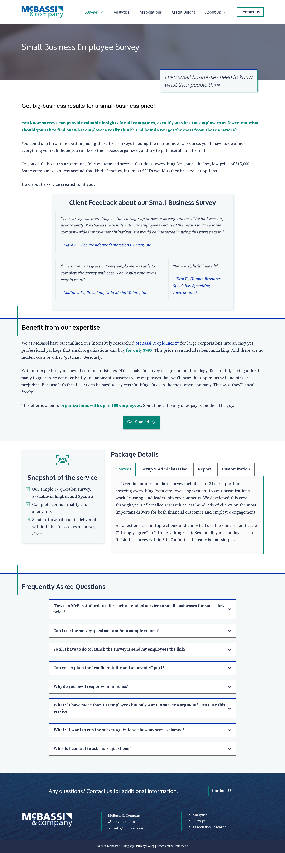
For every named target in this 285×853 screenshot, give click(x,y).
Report (205, 469)
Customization (236, 469)
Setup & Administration (164, 469)
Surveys (91, 12)
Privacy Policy (145, 846)
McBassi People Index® (157, 343)
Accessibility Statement (172, 846)
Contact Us (250, 12)
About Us (213, 12)
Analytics (122, 12)
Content (123, 469)
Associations (151, 12)
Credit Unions (183, 12)
